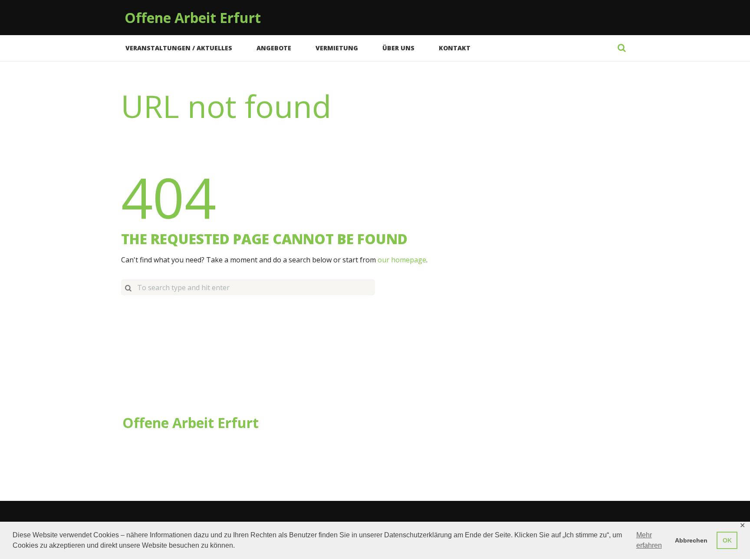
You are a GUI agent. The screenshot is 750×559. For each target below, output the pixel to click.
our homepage (402, 260)
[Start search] (128, 287)
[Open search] (621, 48)
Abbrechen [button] (691, 540)
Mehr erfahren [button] (649, 540)
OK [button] (727, 540)
